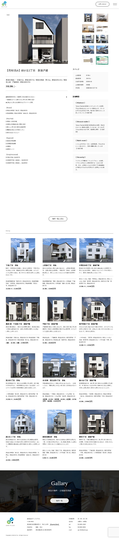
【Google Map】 (54, 524)
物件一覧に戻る (58, 219)
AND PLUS (4, 4)
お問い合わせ (102, 4)
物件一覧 (59, 501)
